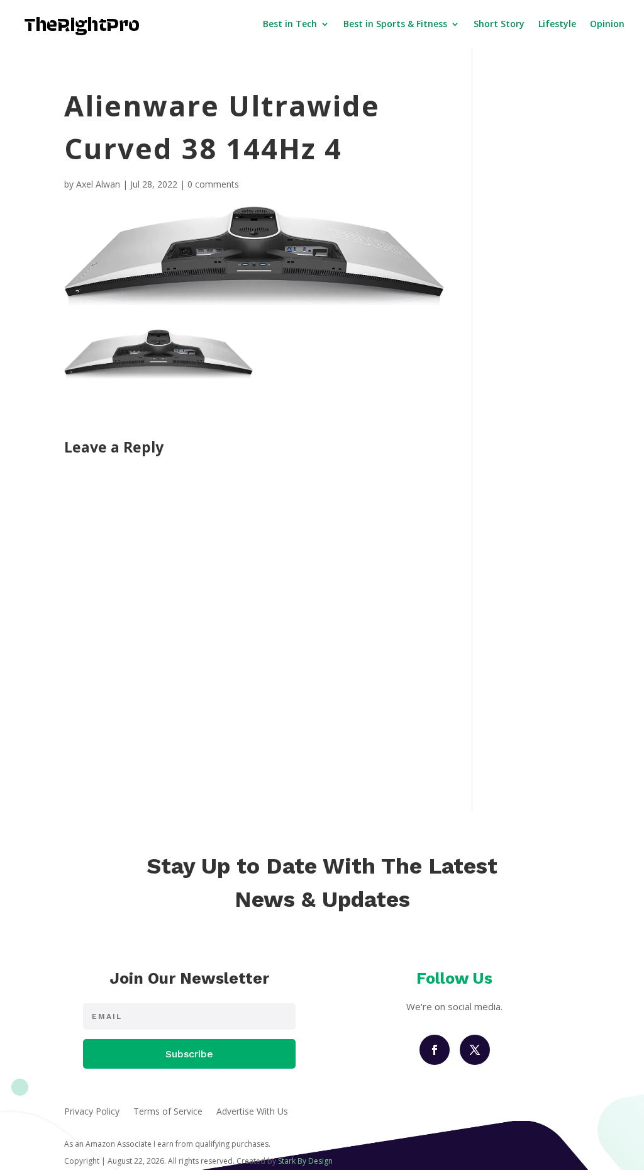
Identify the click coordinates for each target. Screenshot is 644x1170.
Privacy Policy (91, 1112)
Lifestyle (557, 24)
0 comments (213, 184)
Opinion (607, 24)
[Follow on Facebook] (434, 1050)
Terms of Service (168, 1112)
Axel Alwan (98, 184)
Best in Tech (290, 24)
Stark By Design (305, 1161)
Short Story (499, 24)
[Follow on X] (475, 1050)
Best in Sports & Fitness (395, 24)
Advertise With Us (252, 1112)
